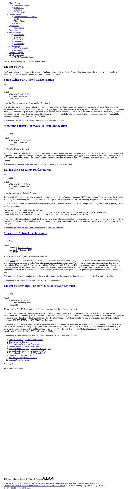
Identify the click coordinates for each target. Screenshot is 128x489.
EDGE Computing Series (24, 57)
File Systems (19, 39)
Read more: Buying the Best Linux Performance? (25, 228)
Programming (14, 46)
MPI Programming (21, 48)
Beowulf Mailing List (16, 197)
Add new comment (56, 120)
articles (12, 261)
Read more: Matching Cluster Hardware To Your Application (30, 164)
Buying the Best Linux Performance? (28, 169)
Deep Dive (18, 37)
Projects (17, 23)
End (20, 368)
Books (16, 19)
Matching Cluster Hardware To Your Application (35, 125)
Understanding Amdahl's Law (20, 355)
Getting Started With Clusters (25, 17)
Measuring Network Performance (25, 233)
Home (6, 61)
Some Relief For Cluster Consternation (29, 79)
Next (17, 368)
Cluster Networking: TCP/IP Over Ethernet (26, 340)
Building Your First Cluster (19, 360)
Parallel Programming (22, 50)
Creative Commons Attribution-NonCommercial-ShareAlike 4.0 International (34, 485)
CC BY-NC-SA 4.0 (34, 479)
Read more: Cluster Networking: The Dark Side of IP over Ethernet (32, 335)
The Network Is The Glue (19, 342)
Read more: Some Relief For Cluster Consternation (26, 120)
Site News (18, 10)
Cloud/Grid (18, 41)
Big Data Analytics (16, 53)
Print (11, 88)
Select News (19, 8)
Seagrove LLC (29, 483)
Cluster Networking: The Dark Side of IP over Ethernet (39, 285)
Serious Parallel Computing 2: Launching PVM (27, 351)
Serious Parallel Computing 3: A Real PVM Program (29, 349)
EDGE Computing (16, 55)
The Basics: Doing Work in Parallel (23, 358)
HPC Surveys (19, 12)
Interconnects (19, 44)
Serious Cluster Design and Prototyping (24, 344)
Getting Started (15, 14)
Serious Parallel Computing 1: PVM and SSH (27, 353)
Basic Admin (19, 35)
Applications (14, 26)
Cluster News (14, 3)
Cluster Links (19, 21)
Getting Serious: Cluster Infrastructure (24, 346)
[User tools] (5, 84)
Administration (15, 32)
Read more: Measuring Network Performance (24, 280)
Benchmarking (14, 30)
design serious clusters (49, 153)
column (15, 313)
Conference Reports (22, 5)
